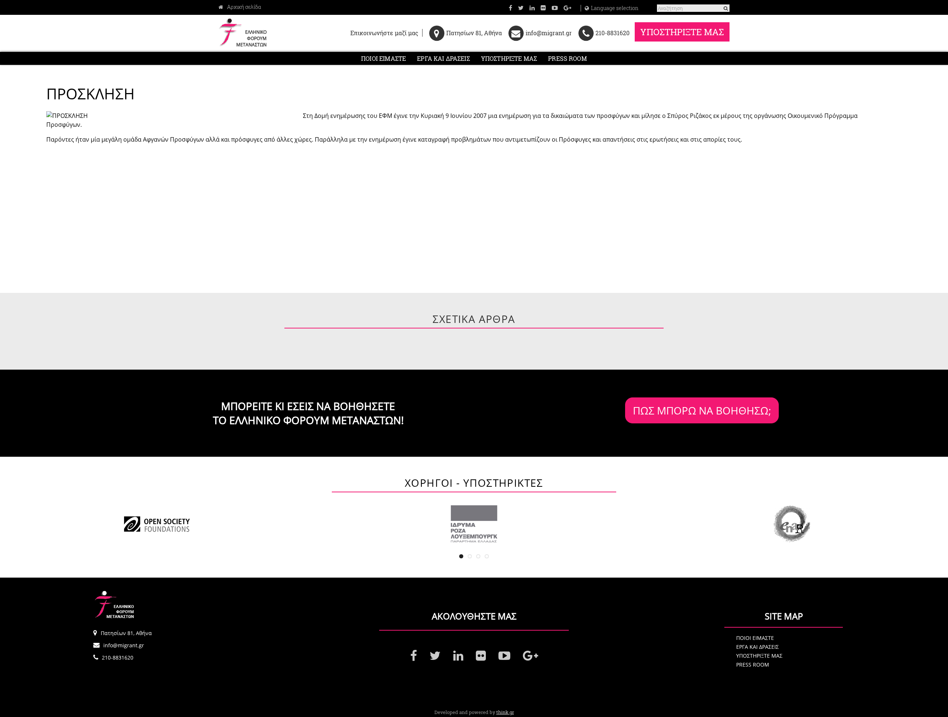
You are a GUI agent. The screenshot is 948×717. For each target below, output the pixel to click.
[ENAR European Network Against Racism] (791, 523)
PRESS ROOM (567, 58)
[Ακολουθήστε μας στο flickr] (543, 7)
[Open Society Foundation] (157, 523)
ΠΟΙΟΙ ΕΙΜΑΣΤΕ (383, 58)
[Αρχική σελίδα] (239, 7)
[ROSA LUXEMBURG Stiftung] (474, 523)
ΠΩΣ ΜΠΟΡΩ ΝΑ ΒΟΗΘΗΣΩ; (702, 410)
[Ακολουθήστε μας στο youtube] (555, 7)
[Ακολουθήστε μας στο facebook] (510, 7)
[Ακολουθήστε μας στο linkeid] (532, 7)
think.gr (505, 712)
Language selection (614, 8)
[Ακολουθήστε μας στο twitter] (521, 7)
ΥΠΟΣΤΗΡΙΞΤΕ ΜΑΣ (682, 32)
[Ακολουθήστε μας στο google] (567, 7)
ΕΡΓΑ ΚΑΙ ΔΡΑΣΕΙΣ (443, 58)
